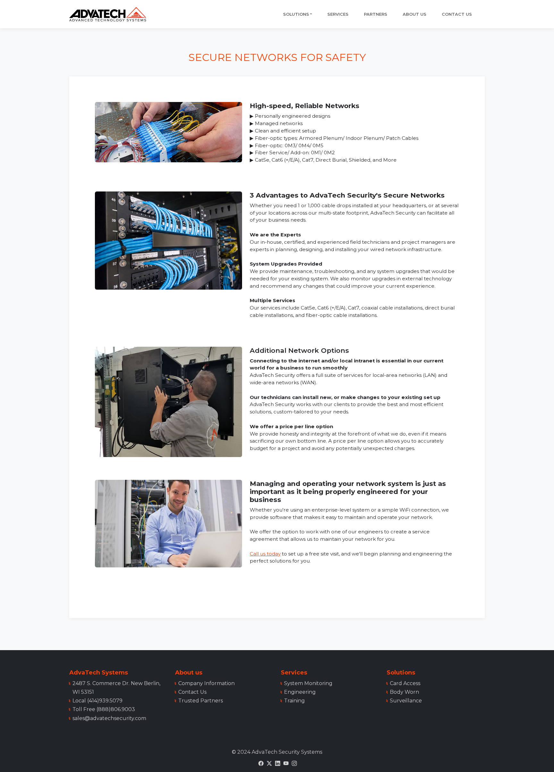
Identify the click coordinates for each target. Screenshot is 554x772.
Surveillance (406, 701)
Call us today (265, 554)
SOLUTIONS (296, 14)
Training (294, 701)
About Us (414, 14)
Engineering (300, 692)
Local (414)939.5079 (97, 701)
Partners (375, 14)
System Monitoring (308, 683)
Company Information (206, 683)
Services (337, 14)
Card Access (405, 683)
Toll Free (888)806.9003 (103, 709)
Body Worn (404, 692)
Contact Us (457, 14)
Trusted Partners (200, 701)
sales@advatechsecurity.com (109, 718)
